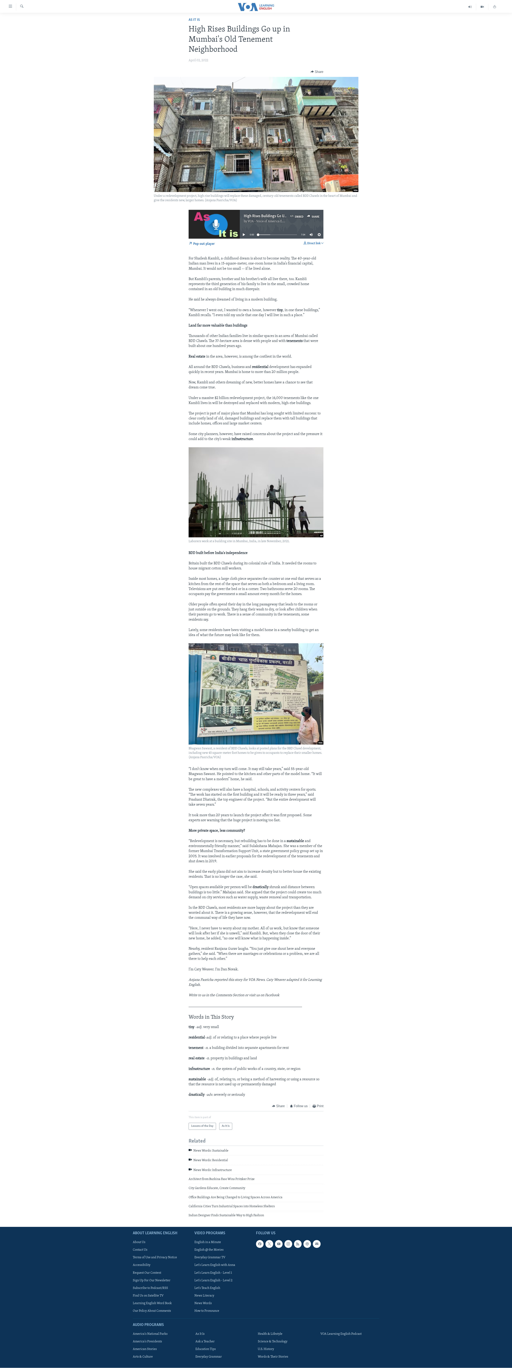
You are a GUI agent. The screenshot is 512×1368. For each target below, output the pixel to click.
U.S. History (266, 1349)
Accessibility (141, 1265)
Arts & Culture (143, 1356)
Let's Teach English (207, 1288)
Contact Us (140, 1249)
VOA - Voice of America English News (273, 221)
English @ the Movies (209, 1249)
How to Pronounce (206, 1311)
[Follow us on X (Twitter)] (269, 1244)
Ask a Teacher (205, 1341)
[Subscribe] (316, 1244)
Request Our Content (147, 1272)
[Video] (482, 7)
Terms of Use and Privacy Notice (155, 1257)
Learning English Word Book (152, 1303)
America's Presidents (147, 1341)
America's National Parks (150, 1334)
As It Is (194, 20)
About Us (139, 1242)
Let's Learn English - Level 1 (213, 1272)
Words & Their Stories (273, 1356)
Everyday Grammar (208, 1356)
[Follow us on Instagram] (288, 1244)
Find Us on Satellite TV (148, 1295)
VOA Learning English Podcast (341, 1334)
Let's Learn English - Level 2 (213, 1280)
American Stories (145, 1349)
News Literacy (204, 1295)
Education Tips (205, 1349)
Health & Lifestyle (270, 1334)
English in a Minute (207, 1242)
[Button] (317, 71)
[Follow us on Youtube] (279, 1244)
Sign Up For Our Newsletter (151, 1280)
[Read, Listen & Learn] (494, 7)
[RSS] (298, 1244)
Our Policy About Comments (152, 1311)
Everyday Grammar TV (209, 1257)
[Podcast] (307, 1244)
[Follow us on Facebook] (260, 1244)
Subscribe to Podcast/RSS (150, 1288)
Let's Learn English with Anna (214, 1265)
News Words (203, 1303)
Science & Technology (272, 1341)
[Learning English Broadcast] (470, 7)
